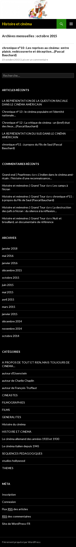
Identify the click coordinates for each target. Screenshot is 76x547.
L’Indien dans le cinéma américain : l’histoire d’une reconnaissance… (38, 176)
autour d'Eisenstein (14, 373)
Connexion (9, 501)
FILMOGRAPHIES (13, 402)
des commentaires (16, 516)
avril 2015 (8, 299)
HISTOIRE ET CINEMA (16, 431)
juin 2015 (8, 285)
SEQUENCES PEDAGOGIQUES (22, 453)
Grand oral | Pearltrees (16, 174)
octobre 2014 (10, 336)
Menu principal (71, 24)
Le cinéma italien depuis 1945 (20, 446)
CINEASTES (10, 395)
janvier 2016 (9, 263)
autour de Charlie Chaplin (18, 380)
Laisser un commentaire (34, 59)
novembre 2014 (12, 328)
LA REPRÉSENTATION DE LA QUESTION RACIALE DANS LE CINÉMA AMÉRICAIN (35, 102)
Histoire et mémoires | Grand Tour (23, 185)
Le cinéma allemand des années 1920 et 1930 (30, 439)
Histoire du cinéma (14, 424)
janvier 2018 (9, 248)
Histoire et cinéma (17, 24)
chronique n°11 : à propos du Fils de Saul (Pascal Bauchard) (37, 198)
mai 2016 (7, 255)
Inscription (9, 494)
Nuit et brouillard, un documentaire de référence (32, 220)
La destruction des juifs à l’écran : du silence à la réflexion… (36, 209)
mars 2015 (8, 306)
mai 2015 (7, 292)
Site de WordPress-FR (16, 523)
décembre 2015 (12, 270)
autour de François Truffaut (19, 388)
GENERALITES (11, 417)
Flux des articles (15, 509)
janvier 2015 (9, 314)
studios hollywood (13, 460)
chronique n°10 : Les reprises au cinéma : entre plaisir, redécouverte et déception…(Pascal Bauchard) (35, 51)
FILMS (6, 409)
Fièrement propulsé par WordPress (21, 542)
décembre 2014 (12, 321)
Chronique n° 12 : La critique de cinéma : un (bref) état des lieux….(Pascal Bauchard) (36, 124)
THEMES (7, 468)
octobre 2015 (10, 277)
